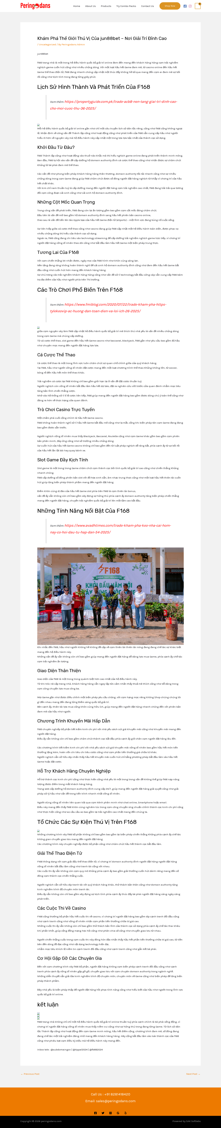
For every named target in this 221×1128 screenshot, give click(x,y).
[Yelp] (125, 1113)
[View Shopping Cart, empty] (198, 6)
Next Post (193, 1073)
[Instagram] (190, 6)
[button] (170, 6)
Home (76, 6)
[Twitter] (103, 1113)
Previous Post (30, 1073)
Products (106, 6)
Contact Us (147, 6)
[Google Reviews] (118, 1113)
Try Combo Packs (126, 6)
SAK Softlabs (193, 1121)
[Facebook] (185, 6)
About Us (90, 6)
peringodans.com (51, 1121)
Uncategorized (47, 44)
